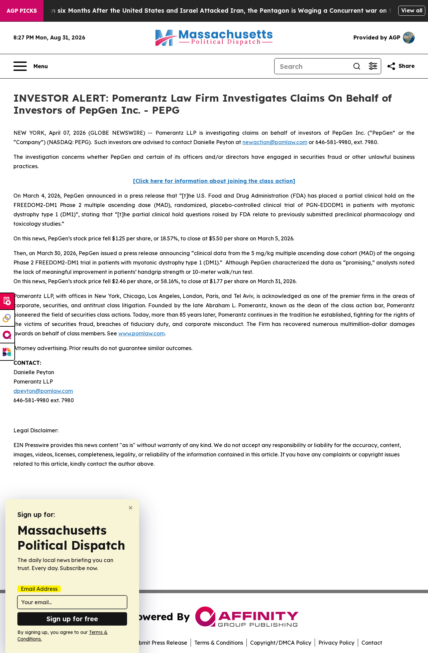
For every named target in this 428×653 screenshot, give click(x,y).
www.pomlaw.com (141, 333)
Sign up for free (72, 619)
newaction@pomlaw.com (274, 142)
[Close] (130, 508)
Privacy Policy (336, 642)
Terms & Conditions (218, 642)
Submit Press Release (159, 642)
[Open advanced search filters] (373, 66)
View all (411, 10)
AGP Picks (22, 10)
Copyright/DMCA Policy (280, 642)
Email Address (39, 588)
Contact (371, 642)
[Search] (357, 66)
